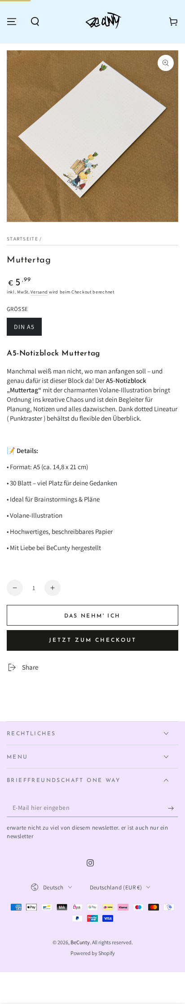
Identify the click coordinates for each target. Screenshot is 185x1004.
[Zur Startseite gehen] (104, 21)
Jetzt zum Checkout (93, 640)
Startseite (22, 238)
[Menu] (11, 21)
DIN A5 (27, 329)
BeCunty (80, 942)
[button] (35, 21)
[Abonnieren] (173, 808)
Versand (39, 292)
